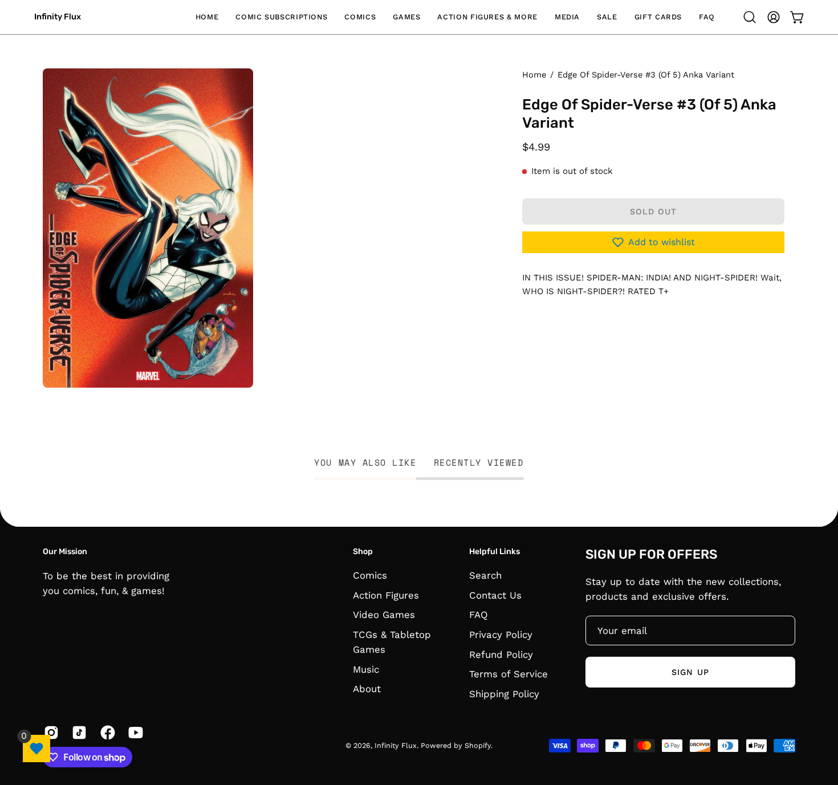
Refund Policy (501, 654)
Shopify (478, 745)
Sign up (690, 671)
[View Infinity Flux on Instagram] (49, 732)
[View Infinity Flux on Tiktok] (77, 732)
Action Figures (386, 595)
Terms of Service (508, 674)
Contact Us (495, 595)
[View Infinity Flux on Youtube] (133, 732)
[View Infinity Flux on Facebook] (105, 732)
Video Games (384, 615)
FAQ (478, 615)
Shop (363, 551)
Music (366, 669)
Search (485, 575)
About (367, 689)
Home (534, 75)
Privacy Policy (500, 634)
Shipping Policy (504, 693)
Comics (370, 575)
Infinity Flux (57, 17)
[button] (281, 17)
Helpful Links (494, 551)
